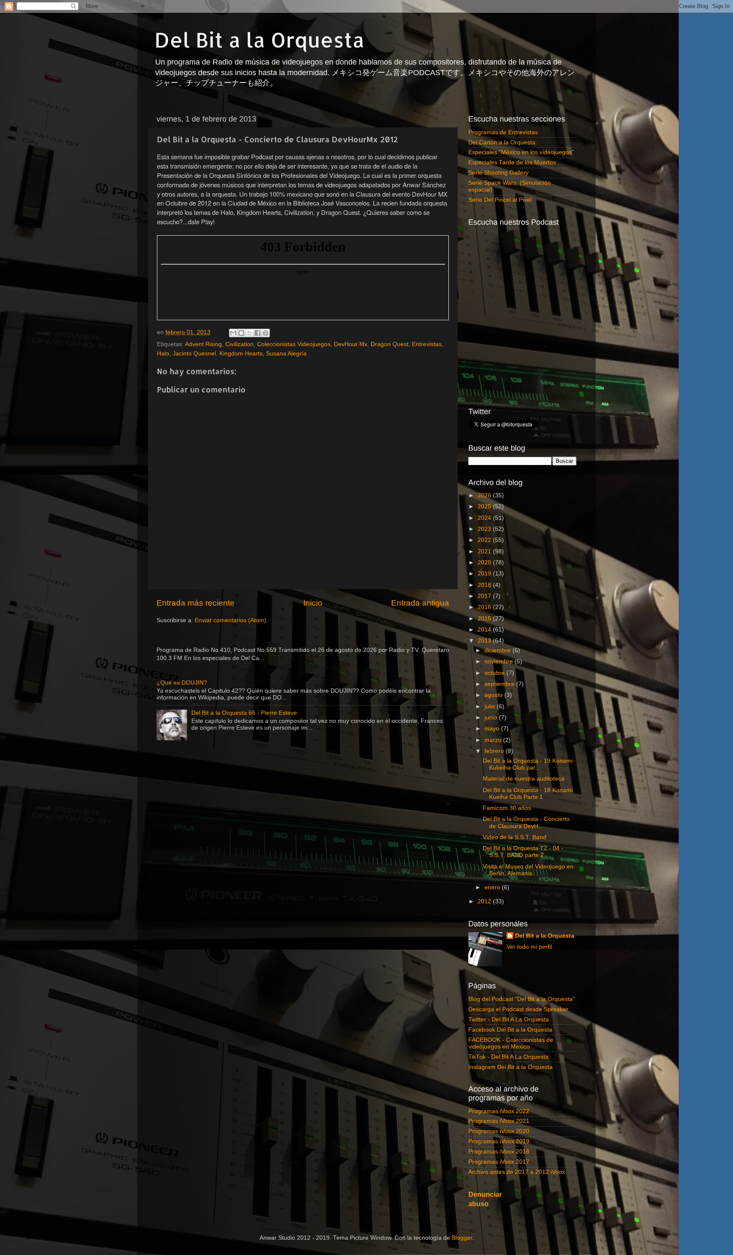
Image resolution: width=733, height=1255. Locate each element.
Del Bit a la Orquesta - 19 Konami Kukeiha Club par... (528, 764)
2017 (485, 596)
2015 (485, 618)
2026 (485, 495)
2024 (485, 518)
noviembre (499, 661)
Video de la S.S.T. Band (514, 837)
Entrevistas (427, 344)
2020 (485, 562)
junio (491, 717)
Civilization (239, 344)
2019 (485, 573)
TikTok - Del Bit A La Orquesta (508, 1057)
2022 (485, 540)
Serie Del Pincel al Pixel (500, 200)
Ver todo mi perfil (529, 947)
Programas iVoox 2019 (498, 1141)
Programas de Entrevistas (503, 132)
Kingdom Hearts (241, 353)
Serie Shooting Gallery (498, 172)
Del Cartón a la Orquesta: (502, 142)
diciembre (498, 650)
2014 (485, 629)
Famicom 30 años (507, 808)
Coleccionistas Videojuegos (293, 344)
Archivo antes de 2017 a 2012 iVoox (516, 1172)
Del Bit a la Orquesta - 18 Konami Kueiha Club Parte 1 (528, 793)
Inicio (312, 602)
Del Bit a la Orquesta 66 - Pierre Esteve (244, 713)
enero (493, 887)
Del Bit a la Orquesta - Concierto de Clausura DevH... (526, 822)
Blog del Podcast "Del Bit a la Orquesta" (521, 999)
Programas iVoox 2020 (498, 1131)
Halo (163, 353)
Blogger (462, 1238)
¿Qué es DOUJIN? (182, 683)
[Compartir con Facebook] (257, 333)
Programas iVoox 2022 (498, 1111)
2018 (485, 585)
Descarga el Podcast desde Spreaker (518, 1009)
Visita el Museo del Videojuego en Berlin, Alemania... (528, 870)
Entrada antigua (420, 602)
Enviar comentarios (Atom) (230, 620)
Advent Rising (203, 344)
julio (490, 706)
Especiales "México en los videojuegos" (521, 152)
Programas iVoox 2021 (498, 1121)
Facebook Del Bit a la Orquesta (510, 1030)
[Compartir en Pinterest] (265, 333)
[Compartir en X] (249, 333)
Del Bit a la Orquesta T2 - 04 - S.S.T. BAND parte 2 (523, 851)
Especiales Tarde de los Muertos (512, 162)
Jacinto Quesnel (194, 353)
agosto (494, 695)
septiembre (500, 684)
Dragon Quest (389, 344)
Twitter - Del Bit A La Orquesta (508, 1019)
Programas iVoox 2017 (498, 1162)
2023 (485, 529)
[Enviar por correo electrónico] (233, 333)
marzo (493, 740)
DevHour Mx (350, 344)
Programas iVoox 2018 (498, 1151)
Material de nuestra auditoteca (524, 779)
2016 (485, 607)
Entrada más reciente (196, 602)
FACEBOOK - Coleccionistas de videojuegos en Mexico (510, 1043)
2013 (485, 640)
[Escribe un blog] (241, 333)
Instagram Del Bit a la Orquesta (510, 1067)
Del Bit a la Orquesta (259, 39)
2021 (485, 551)
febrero (495, 751)
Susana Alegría (286, 353)
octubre (495, 673)
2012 (485, 901)
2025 (485, 506)
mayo (492, 728)
